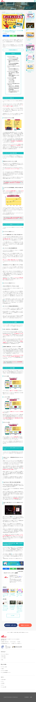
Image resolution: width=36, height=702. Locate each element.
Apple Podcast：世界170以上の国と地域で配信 (14, 89)
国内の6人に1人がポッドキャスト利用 (14, 61)
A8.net (20, 576)
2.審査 (3, 668)
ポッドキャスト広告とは (11, 56)
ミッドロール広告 (11, 80)
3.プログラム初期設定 (5, 670)
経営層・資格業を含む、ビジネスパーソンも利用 (14, 76)
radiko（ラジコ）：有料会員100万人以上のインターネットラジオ (14, 86)
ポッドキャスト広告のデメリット (14, 69)
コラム (3, 681)
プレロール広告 (11, 79)
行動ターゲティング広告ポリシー (17, 643)
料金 (2, 659)
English (19, 641)
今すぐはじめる (26, 625)
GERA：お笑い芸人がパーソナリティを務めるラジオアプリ (14, 91)
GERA (11, 516)
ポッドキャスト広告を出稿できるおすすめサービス (14, 84)
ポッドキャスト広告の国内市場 (12, 59)
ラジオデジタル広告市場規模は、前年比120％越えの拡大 (14, 64)
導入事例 (3, 683)
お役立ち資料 (3, 679)
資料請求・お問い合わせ (11, 625)
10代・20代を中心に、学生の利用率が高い (14, 73)
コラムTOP (12, 615)
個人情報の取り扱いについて (6, 643)
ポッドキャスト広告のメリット (14, 68)
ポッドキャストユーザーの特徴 (12, 71)
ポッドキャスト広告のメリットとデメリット (14, 67)
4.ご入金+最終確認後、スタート (6, 672)
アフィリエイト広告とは (5, 654)
